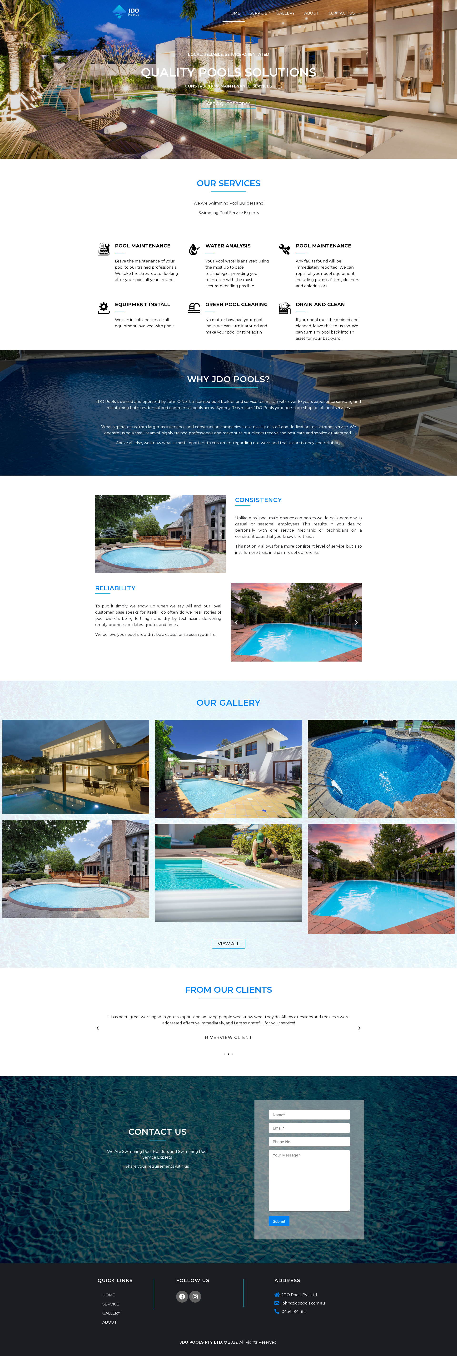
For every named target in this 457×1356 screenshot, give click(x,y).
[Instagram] (195, 1297)
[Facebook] (182, 1297)
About (311, 13)
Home (233, 13)
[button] (101, 534)
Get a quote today (228, 104)
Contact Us (341, 13)
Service (258, 13)
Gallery (285, 13)
